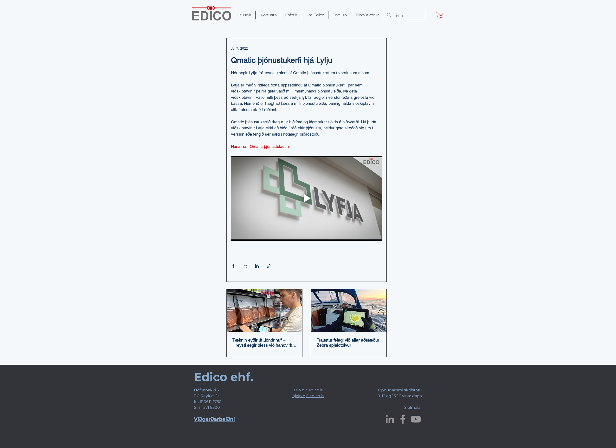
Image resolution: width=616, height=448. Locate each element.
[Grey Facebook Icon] (403, 419)
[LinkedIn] (390, 419)
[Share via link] (268, 266)
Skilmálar (413, 407)
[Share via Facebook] (233, 266)
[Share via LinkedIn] (257, 266)
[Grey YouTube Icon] (416, 419)
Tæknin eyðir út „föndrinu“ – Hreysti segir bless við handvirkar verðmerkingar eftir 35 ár (264, 342)
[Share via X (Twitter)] (245, 266)
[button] (440, 15)
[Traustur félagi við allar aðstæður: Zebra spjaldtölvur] (348, 310)
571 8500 (211, 407)
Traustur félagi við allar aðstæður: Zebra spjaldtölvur (348, 342)
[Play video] (306, 198)
